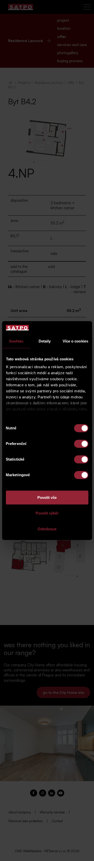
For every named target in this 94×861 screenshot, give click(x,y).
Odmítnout (47, 529)
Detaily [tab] (45, 341)
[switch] (81, 444)
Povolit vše (47, 497)
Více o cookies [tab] (75, 341)
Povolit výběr (47, 513)
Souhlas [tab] (16, 341)
